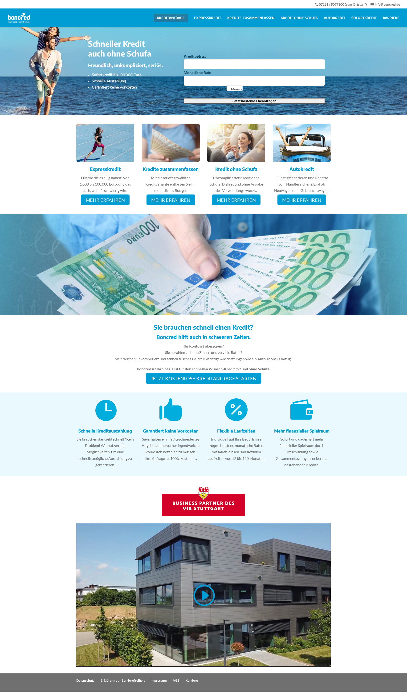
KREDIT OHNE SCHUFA (299, 18)
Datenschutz (85, 680)
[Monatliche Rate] (254, 81)
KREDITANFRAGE (171, 18)
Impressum (159, 680)
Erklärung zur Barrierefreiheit (123, 680)
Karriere (191, 680)
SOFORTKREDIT (364, 18)
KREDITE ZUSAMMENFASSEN (251, 18)
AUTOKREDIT (334, 18)
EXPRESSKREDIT (207, 18)
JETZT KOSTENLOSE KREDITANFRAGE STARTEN (203, 378)
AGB (176, 680)
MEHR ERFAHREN (105, 200)
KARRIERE (391, 18)
